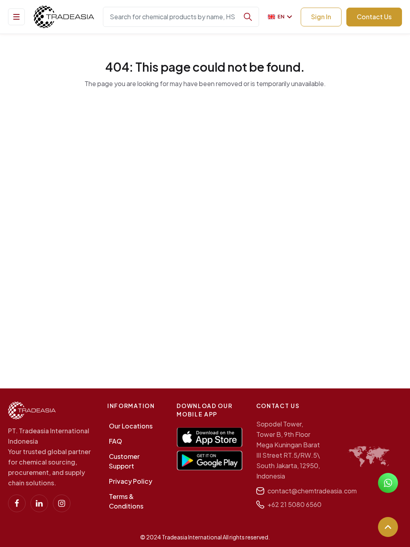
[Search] (247, 16)
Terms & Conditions (126, 501)
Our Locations (131, 426)
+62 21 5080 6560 (294, 504)
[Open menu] (16, 16)
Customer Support (124, 461)
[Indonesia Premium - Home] (64, 17)
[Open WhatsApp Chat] (388, 483)
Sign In (321, 16)
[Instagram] (61, 503)
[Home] (32, 410)
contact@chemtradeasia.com (312, 491)
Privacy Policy (130, 481)
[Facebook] (17, 503)
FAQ (115, 441)
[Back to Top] (388, 527)
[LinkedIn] (39, 503)
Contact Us (374, 16)
